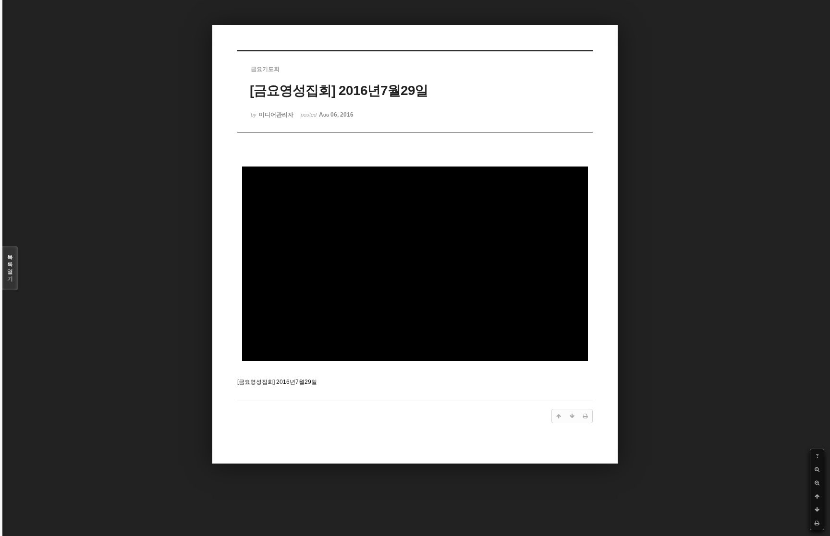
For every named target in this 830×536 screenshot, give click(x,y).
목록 (10, 268)
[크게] (817, 469)
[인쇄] (817, 523)
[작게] (817, 482)
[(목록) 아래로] (817, 509)
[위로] (817, 496)
